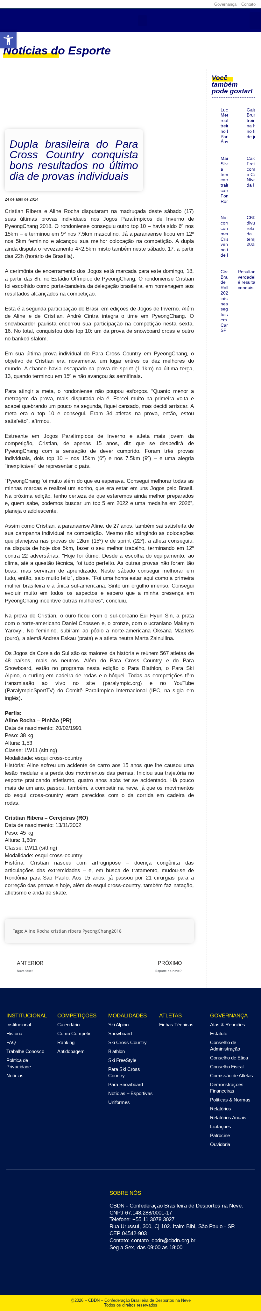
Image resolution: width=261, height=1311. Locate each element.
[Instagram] (175, 4)
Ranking (65, 1042)
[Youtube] (195, 4)
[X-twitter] (185, 4)
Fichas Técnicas (176, 1024)
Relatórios (220, 1108)
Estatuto (218, 1033)
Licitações (220, 1126)
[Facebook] (165, 4)
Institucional (18, 1024)
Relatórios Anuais (228, 1117)
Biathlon (116, 1051)
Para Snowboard (125, 1084)
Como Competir (73, 1033)
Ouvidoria (220, 1144)
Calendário (68, 1024)
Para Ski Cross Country (124, 1072)
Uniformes (119, 1102)
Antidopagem (71, 1051)
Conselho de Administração (225, 1045)
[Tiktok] (205, 4)
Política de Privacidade (18, 1063)
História (14, 1033)
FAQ (11, 1042)
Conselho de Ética (229, 1057)
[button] (142, 20)
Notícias (15, 1075)
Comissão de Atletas (231, 1075)
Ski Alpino (118, 1024)
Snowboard (120, 1033)
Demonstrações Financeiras (226, 1088)
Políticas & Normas (230, 1099)
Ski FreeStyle (122, 1060)
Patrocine (220, 1135)
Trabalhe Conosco (25, 1051)
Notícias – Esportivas (130, 1093)
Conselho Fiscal (226, 1066)
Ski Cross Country (127, 1042)
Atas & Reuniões (227, 1024)
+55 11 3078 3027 (153, 1219)
